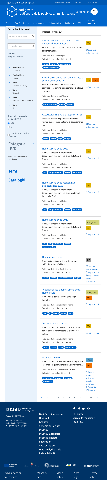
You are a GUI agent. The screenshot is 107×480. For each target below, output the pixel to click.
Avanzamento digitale (62, 2)
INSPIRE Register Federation (48, 440)
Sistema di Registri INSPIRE (49, 428)
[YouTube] (88, 408)
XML (89, 297)
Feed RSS (78, 422)
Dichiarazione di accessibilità (12, 475)
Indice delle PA (47, 453)
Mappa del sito (42, 475)
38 (91, 397)
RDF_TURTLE (93, 222)
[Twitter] (83, 408)
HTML (89, 360)
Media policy (60, 475)
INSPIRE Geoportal (49, 434)
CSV (88, 43)
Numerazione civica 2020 (55, 148)
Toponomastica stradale (54, 323)
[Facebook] (74, 408)
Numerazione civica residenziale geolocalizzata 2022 (58, 184)
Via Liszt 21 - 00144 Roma (15, 416)
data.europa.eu (47, 445)
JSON (95, 80)
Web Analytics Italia (50, 449)
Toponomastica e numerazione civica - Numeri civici (62, 291)
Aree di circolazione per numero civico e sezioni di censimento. (62, 79)
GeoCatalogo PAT (51, 357)
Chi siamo (78, 414)
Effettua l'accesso (92, 2)
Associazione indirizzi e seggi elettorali (62, 114)
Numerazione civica (52, 257)
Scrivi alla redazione (84, 418)
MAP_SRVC (92, 292)
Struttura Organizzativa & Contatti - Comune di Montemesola (60, 42)
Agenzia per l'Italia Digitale (20, 3)
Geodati (78, 2)
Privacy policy (93, 475)
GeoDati (43, 422)
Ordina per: (11, 53)
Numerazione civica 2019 (55, 220)
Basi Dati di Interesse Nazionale (51, 416)
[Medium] (79, 408)
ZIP (88, 259)
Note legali (77, 475)
